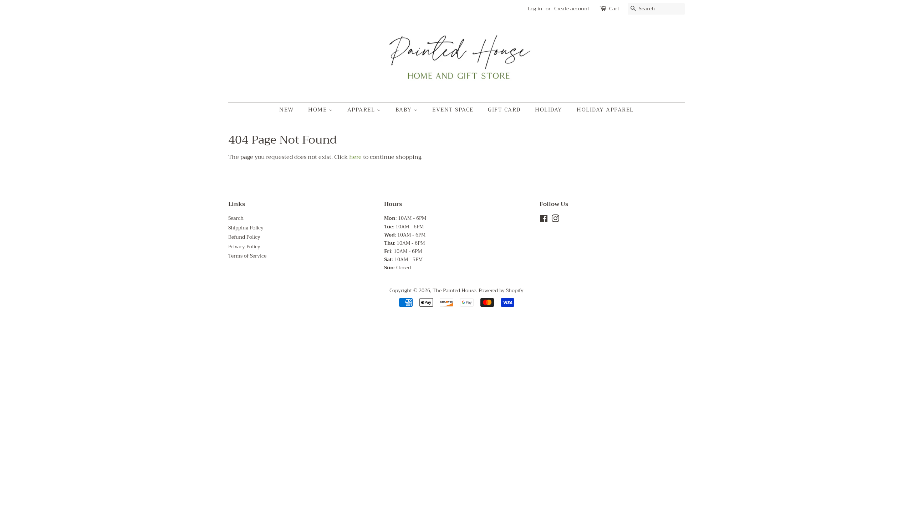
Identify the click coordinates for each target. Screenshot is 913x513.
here (355, 157)
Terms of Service (247, 256)
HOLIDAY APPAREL (605, 109)
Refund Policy (244, 237)
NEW (286, 109)
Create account (571, 8)
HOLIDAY (548, 109)
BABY (405, 109)
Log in (535, 8)
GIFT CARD (504, 109)
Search (236, 218)
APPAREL (362, 109)
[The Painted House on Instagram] (555, 220)
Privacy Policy (244, 247)
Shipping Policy (246, 228)
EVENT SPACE (453, 109)
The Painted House (454, 290)
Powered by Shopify (501, 290)
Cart (614, 9)
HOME (318, 109)
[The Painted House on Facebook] (544, 220)
